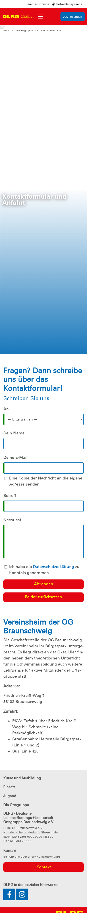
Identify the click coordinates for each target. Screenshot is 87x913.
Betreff (9, 495)
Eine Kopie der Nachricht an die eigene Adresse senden (45, 481)
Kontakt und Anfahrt (49, 30)
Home (6, 30)
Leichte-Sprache (38, 4)
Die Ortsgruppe (24, 30)
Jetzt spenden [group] (72, 16)
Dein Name (14, 433)
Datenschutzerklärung (53, 566)
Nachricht (12, 519)
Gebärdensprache (68, 4)
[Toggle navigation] (40, 16)
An (6, 408)
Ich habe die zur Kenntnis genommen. (45, 569)
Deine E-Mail (15, 457)
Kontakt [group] (43, 867)
